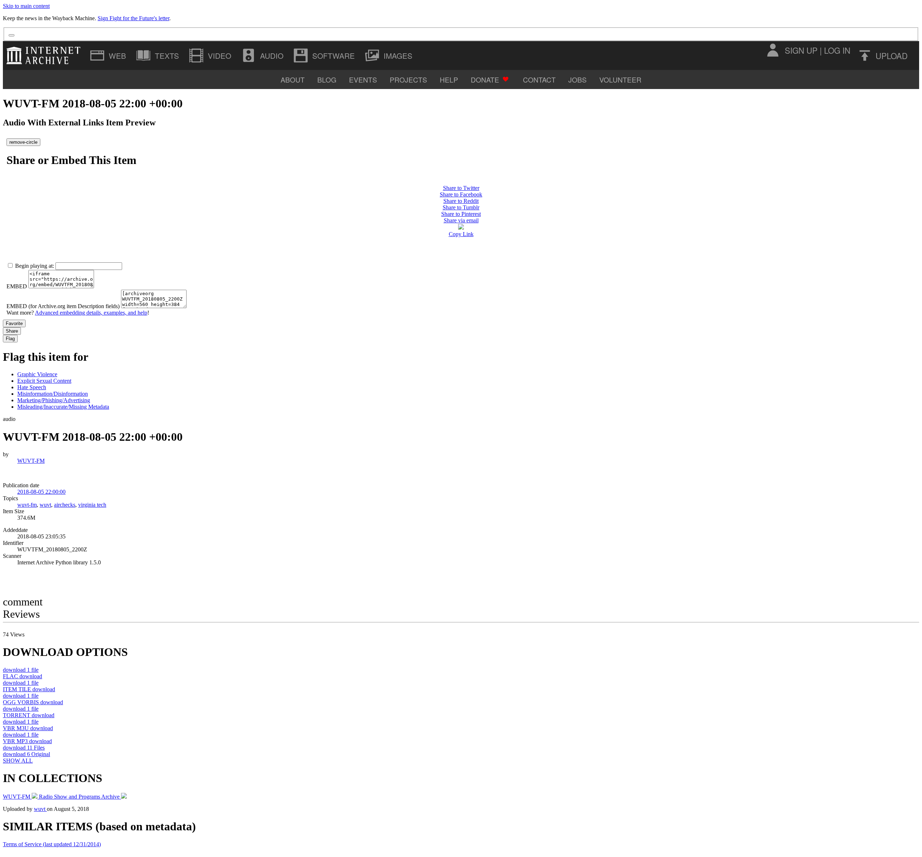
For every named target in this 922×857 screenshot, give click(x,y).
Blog (326, 79)
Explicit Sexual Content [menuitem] (44, 381)
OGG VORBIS (33, 702)
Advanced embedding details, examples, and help (91, 313)
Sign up (801, 50)
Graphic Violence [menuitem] (37, 374)
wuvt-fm (27, 505)
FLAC (22, 676)
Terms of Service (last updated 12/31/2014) (52, 844)
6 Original (26, 754)
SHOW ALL (18, 761)
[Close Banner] (11, 35)
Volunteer (620, 79)
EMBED (16, 286)
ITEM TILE (29, 689)
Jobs (577, 79)
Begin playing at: (34, 266)
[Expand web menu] (109, 55)
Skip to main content (26, 6)
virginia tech (92, 505)
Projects (408, 79)
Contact (539, 79)
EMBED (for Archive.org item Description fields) (63, 306)
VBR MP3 (27, 741)
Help (449, 79)
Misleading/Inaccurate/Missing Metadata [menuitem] (63, 407)
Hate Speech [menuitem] (31, 387)
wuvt (45, 505)
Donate (485, 79)
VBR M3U (28, 728)
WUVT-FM (31, 461)
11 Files (24, 748)
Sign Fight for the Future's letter (133, 18)
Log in (837, 50)
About (293, 79)
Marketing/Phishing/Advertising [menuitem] (53, 400)
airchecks (64, 505)
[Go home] (45, 55)
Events (363, 79)
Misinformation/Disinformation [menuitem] (52, 394)
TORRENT (28, 715)
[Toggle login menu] (772, 50)
